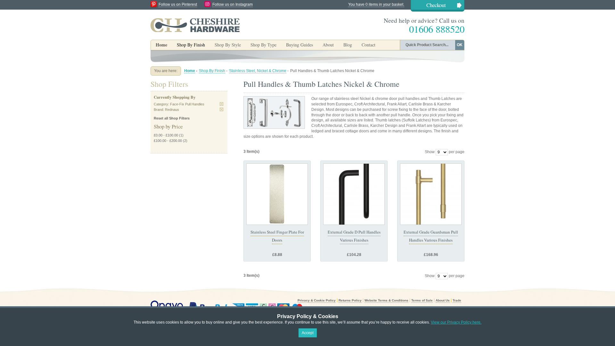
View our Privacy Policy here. (456, 322)
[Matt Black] (354, 194)
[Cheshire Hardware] (195, 25)
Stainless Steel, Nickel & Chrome (257, 71)
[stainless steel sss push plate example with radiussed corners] (277, 194)
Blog (347, 45)
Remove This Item (221, 104)
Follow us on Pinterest (178, 4)
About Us (443, 300)
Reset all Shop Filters (172, 118)
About (328, 45)
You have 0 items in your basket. (376, 4)
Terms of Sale (422, 300)
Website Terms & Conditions (386, 300)
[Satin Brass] (431, 194)
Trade (457, 300)
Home (161, 44)
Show (430, 152)
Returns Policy (350, 300)
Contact (368, 45)
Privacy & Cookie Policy (317, 300)
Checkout (436, 5)
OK (460, 45)
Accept (308, 333)
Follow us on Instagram (232, 4)
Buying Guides (299, 45)
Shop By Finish (212, 71)
